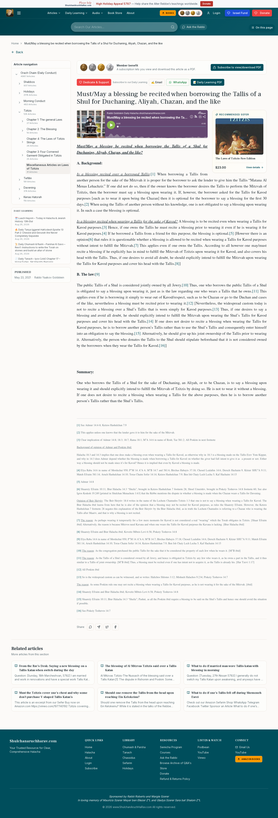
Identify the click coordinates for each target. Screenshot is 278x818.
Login (88, 763)
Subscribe (91, 768)
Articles (52, 13)
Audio (96, 13)
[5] (231, 233)
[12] (190, 303)
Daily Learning (74, 13)
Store (163, 768)
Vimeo (202, 757)
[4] (104, 233)
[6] (91, 239)
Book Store (115, 13)
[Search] (173, 27)
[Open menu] (19, 13)
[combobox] (124, 27)
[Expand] (19, 83)
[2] (87, 204)
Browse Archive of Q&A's (175, 763)
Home (15, 43)
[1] (153, 174)
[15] (137, 333)
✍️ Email (156, 82)
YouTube (203, 752)
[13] (216, 309)
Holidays (128, 768)
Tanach (127, 752)
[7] (136, 245)
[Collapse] (16, 74)
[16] (162, 345)
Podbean (203, 747)
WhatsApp (180, 82)
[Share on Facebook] (115, 627)
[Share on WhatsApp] (90, 627)
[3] (104, 227)
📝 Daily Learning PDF (207, 82)
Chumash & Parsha (134, 747)
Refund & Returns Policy (175, 778)
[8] (177, 263)
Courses (165, 752)
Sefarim (127, 763)
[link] (93, 43)
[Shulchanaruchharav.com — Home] (10, 13)
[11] (255, 291)
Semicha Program (171, 747)
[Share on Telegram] (98, 627)
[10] (185, 285)
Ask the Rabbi (168, 757)
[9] (97, 274)
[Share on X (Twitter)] (107, 627)
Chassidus (129, 757)
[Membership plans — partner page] (190, 13)
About (130, 13)
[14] (150, 321)
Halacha (90, 752)
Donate (207, 3)
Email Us (244, 747)
